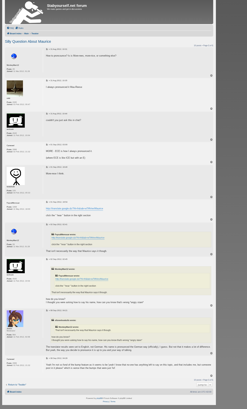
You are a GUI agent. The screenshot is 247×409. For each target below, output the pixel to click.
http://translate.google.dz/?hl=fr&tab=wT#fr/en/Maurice (74, 208)
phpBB (99, 398)
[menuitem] (10, 28)
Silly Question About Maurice (28, 41)
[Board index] (26, 12)
